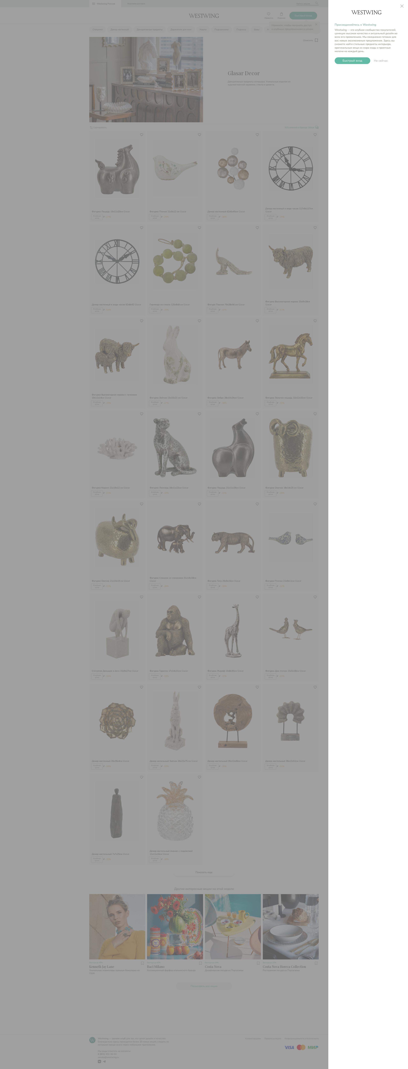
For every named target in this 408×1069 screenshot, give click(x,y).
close (402, 6)
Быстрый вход (352, 61)
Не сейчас (381, 61)
